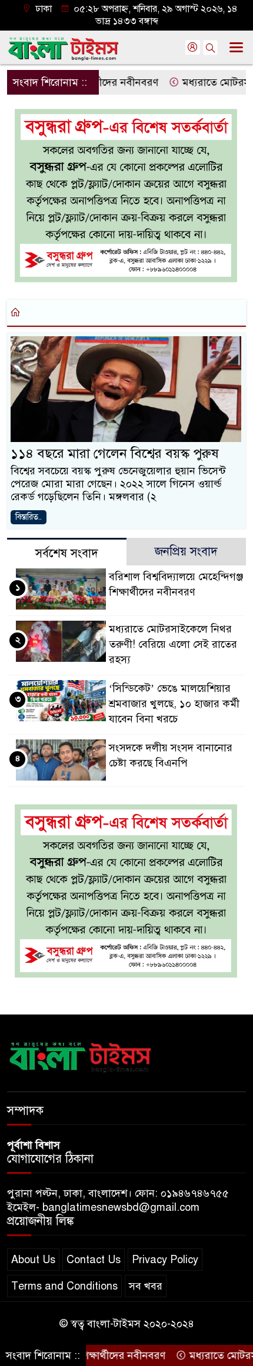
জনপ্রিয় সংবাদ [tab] (186, 551)
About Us (33, 1259)
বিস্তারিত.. (28, 517)
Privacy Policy (165, 1259)
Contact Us (93, 1259)
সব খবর (145, 1286)
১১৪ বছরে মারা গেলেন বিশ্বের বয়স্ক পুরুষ (115, 453)
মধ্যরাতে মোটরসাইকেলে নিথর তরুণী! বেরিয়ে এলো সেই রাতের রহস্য (173, 644)
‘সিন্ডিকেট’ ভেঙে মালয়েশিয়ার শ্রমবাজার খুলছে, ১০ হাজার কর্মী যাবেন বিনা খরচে (174, 703)
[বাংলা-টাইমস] (80, 1055)
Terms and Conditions (64, 1286)
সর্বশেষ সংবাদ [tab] (66, 553)
